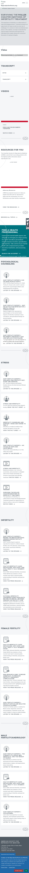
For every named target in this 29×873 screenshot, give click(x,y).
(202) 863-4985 (10, 850)
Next (26, 138)
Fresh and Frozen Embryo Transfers (11, 128)
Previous (24, 138)
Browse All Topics (8, 217)
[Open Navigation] (26, 2)
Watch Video (7, 133)
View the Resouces (10, 207)
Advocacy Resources (9, 190)
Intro (4, 73)
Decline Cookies (18, 870)
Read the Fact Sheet (15, 407)
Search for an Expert (10, 253)
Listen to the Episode (11, 290)
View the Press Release (12, 581)
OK (26, 870)
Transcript (6, 79)
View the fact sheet (11, 430)
